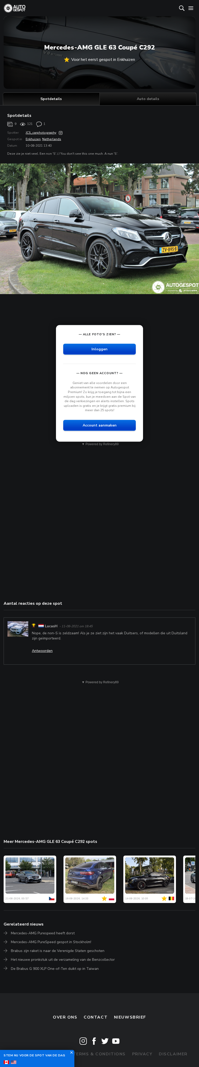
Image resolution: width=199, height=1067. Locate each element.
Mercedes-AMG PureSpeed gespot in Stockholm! (51, 942)
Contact (96, 1017)
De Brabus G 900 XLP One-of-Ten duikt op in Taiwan (55, 968)
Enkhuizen (33, 139)
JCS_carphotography (41, 133)
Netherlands (51, 139)
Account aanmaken (100, 425)
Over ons (65, 1017)
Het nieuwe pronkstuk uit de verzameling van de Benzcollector (63, 959)
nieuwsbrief (130, 1017)
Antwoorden (42, 650)
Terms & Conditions (99, 1054)
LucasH (51, 626)
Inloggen (99, 348)
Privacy (142, 1054)
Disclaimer (173, 1054)
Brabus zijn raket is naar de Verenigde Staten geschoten (57, 950)
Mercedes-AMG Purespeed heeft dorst (43, 933)
